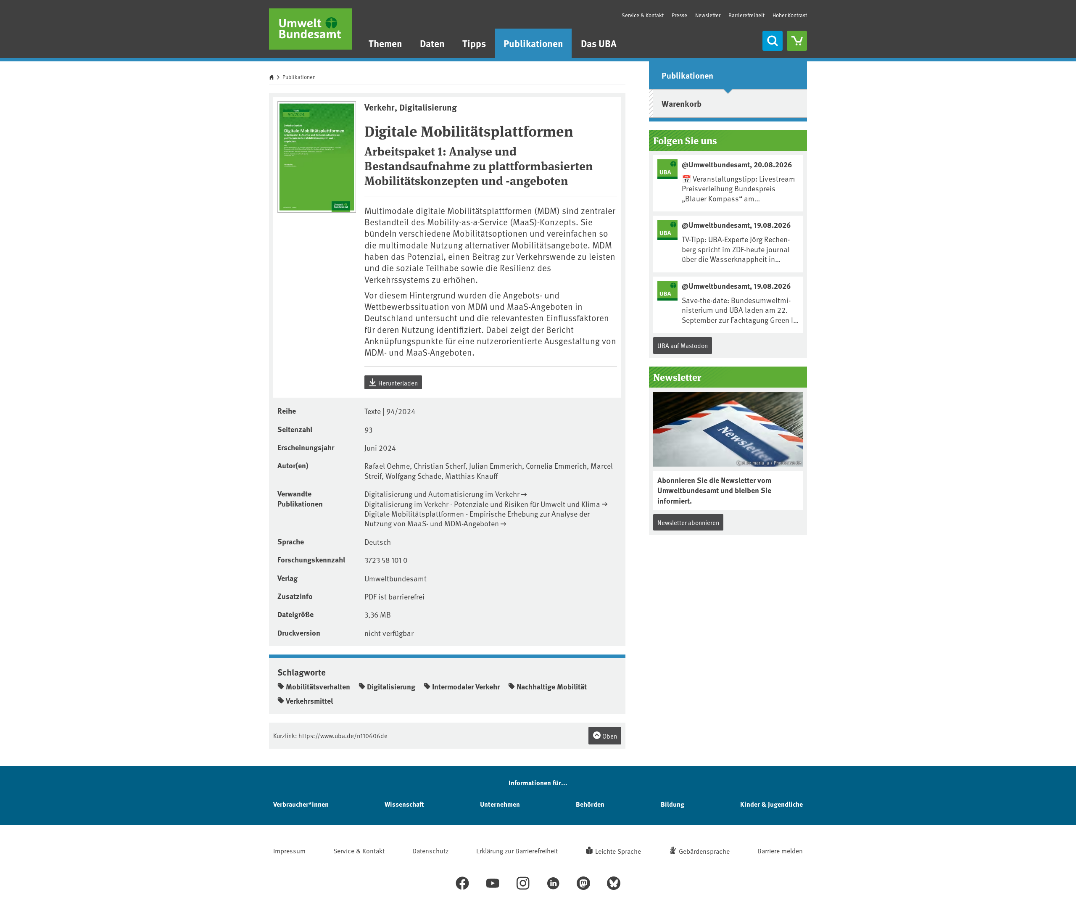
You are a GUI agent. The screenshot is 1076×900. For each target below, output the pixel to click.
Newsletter (707, 15)
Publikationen (533, 43)
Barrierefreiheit (746, 15)
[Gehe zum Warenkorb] (797, 41)
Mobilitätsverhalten (318, 686)
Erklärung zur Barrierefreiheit (517, 850)
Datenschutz (430, 850)
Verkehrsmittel (309, 700)
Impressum (289, 850)
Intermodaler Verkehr (466, 686)
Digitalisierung (391, 686)
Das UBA (599, 43)
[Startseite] (310, 29)
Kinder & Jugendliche (771, 804)
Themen (385, 43)
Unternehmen (500, 804)
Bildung (672, 804)
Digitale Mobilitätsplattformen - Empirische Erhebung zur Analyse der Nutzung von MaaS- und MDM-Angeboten (477, 518)
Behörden (590, 804)
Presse (679, 15)
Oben (609, 735)
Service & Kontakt (643, 15)
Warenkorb (682, 103)
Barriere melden (780, 850)
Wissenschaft (404, 804)
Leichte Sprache (618, 850)
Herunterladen (397, 382)
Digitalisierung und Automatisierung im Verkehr (442, 494)
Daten (432, 43)
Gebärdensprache (704, 850)
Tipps (474, 43)
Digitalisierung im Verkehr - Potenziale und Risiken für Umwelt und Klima (482, 504)
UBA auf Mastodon (682, 345)
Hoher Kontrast (790, 15)
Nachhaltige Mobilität (552, 686)
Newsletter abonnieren (688, 522)
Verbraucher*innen (301, 804)
